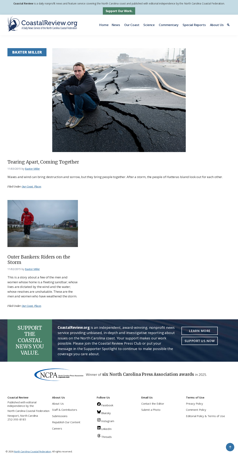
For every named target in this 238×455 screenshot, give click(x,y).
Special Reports (194, 25)
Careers (57, 428)
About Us (217, 25)
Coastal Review (23, 3)
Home (103, 25)
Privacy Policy (194, 403)
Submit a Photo (150, 410)
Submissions (59, 416)
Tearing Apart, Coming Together (43, 162)
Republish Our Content (66, 422)
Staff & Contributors (64, 410)
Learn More (199, 331)
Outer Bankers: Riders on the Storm (38, 259)
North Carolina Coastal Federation (28, 411)
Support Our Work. (119, 11)
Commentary (168, 25)
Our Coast (131, 25)
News (116, 25)
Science (149, 25)
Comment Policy (196, 410)
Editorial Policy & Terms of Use (205, 416)
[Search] (228, 25)
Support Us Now (200, 341)
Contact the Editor (152, 403)
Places (37, 186)
